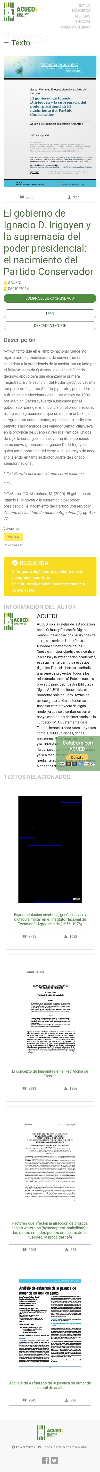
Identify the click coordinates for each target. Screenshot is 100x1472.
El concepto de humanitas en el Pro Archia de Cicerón (50, 1073)
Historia (13, 537)
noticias (82, 16)
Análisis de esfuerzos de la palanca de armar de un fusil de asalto (50, 1385)
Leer (50, 314)
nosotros (81, 10)
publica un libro (75, 27)
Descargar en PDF (50, 326)
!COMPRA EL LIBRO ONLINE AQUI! (50, 298)
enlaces (82, 21)
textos (84, 5)
